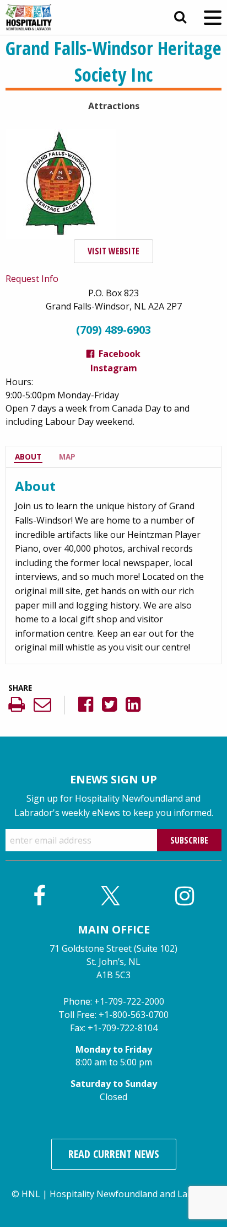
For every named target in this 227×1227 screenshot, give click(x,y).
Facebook (119, 354)
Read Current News (113, 1153)
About (28, 456)
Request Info (32, 279)
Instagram (113, 368)
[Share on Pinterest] (146, 704)
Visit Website (113, 251)
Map (67, 456)
